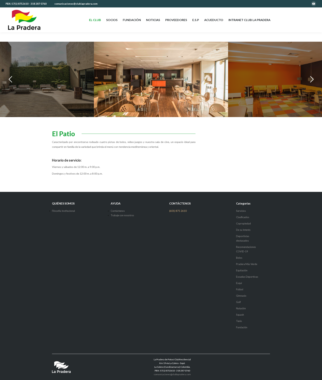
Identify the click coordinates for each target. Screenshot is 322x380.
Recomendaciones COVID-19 (246, 249)
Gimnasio (241, 295)
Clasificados (242, 217)
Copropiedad (243, 223)
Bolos (239, 257)
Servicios (241, 210)
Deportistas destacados (242, 238)
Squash (240, 314)
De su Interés (243, 229)
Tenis (239, 321)
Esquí (239, 283)
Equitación (241, 270)
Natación (241, 308)
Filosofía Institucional (63, 210)
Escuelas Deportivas (247, 276)
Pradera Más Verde (246, 264)
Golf (238, 302)
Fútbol (239, 289)
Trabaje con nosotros (122, 215)
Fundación (241, 327)
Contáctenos (118, 210)
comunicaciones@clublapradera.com (75, 3)
